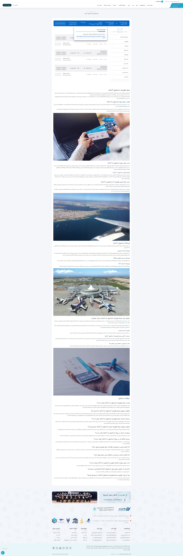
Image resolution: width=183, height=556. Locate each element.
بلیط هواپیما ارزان (116, 554)
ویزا (129, 5)
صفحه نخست (150, 5)
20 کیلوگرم (123, 85)
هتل (137, 5)
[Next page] (72, 439)
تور (133, 5)
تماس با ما (99, 5)
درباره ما (114, 5)
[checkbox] (127, 57)
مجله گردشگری (122, 5)
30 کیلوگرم (123, 92)
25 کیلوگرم (123, 89)
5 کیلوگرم (124, 78)
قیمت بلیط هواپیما (126, 467)
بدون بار (124, 74)
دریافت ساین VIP (107, 5)
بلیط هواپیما (142, 5)
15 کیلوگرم (124, 82)
